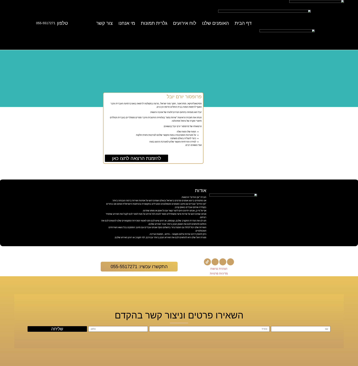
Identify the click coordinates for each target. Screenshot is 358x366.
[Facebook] (230, 261)
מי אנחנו (126, 23)
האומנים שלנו (215, 23)
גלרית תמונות (154, 23)
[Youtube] (222, 261)
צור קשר (104, 23)
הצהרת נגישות (218, 268)
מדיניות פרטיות (219, 273)
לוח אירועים (184, 23)
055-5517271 (45, 23)
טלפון (62, 23)
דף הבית (243, 23)
